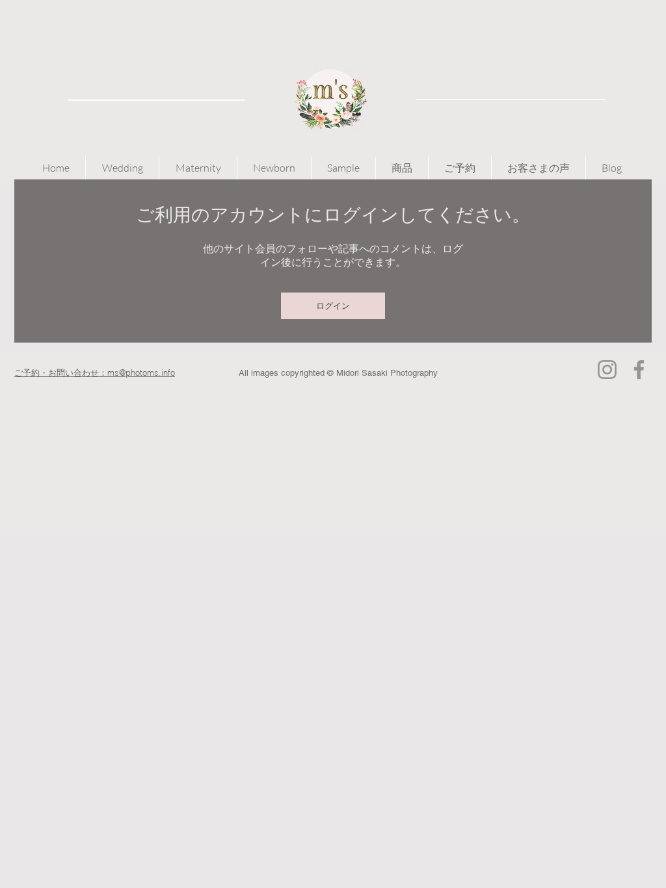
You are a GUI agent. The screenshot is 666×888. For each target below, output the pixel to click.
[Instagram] (607, 369)
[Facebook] (639, 369)
